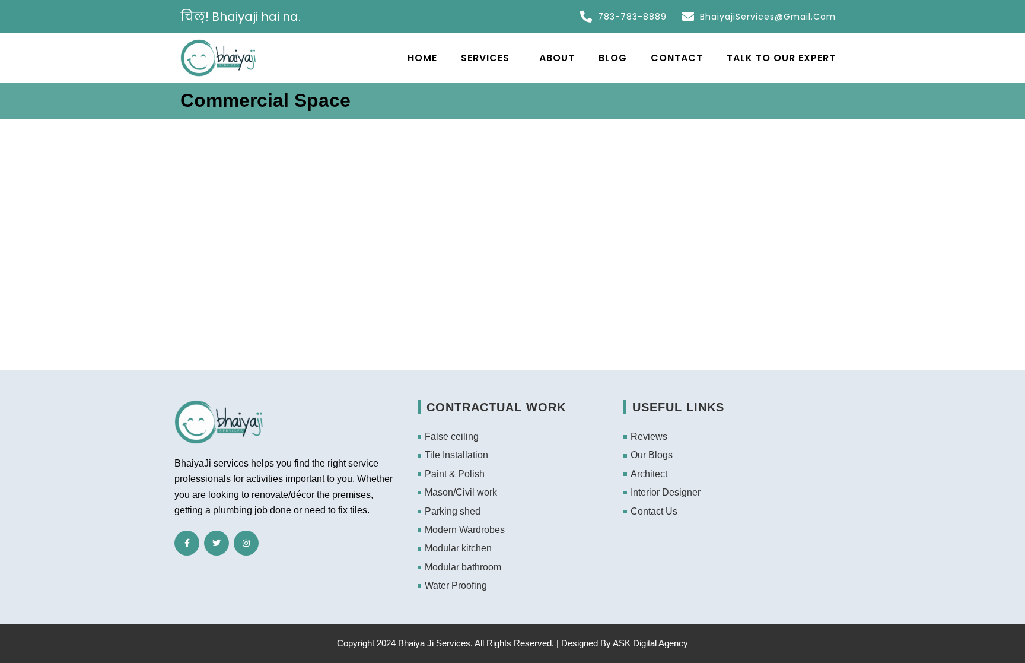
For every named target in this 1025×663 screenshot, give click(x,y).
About (557, 58)
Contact (677, 58)
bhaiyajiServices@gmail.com (768, 17)
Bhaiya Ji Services (434, 643)
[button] (485, 58)
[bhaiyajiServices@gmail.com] (688, 17)
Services (479, 58)
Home (416, 58)
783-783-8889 (632, 17)
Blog (613, 58)
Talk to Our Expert (781, 58)
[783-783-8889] (586, 17)
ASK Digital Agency (650, 643)
